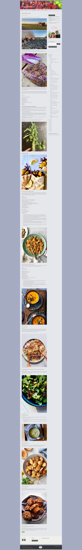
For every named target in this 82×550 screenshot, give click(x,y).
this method (24, 529)
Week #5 (51, 109)
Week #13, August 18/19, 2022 (54, 95)
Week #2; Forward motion (53, 113)
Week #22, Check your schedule (54, 79)
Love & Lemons (25, 328)
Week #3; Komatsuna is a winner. (54, 112)
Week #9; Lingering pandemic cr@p (54, 102)
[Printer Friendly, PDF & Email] (23, 532)
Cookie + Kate (24, 416)
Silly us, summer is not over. (53, 82)
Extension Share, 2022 (53, 73)
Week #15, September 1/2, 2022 (54, 92)
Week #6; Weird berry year (53, 108)
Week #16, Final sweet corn (53, 89)
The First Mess (24, 527)
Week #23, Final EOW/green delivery (54, 78)
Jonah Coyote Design (57, 546)
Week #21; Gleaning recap (53, 81)
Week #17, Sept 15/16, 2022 (53, 88)
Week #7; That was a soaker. (53, 105)
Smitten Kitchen (25, 444)
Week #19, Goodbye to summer (54, 85)
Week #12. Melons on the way (54, 96)
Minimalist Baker (25, 370)
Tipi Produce (28, 6)
